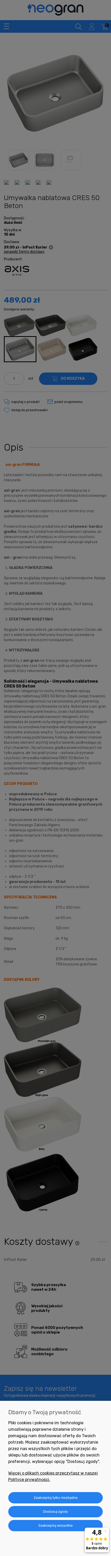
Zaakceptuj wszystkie (55, 1525)
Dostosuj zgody (55, 1511)
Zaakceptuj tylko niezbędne (56, 1498)
